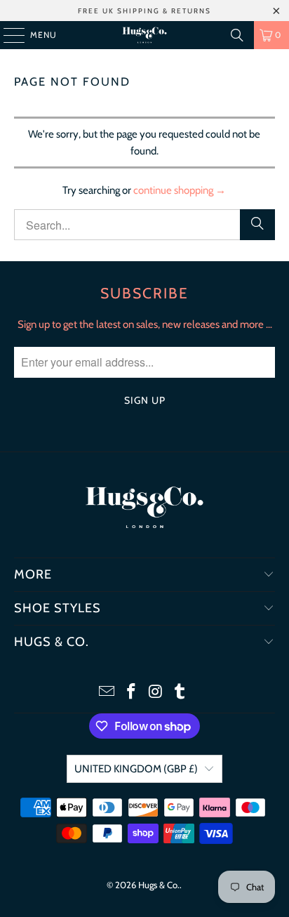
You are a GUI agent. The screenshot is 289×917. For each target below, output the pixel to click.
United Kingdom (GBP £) (136, 769)
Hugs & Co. (159, 884)
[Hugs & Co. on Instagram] (155, 693)
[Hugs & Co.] (144, 35)
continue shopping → (179, 190)
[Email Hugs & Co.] (107, 693)
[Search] (237, 35)
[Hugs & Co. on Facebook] (131, 693)
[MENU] (7, 35)
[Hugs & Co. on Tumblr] (180, 693)
